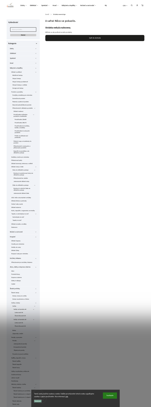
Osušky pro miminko (17, 244)
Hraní (11, 63)
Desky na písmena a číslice (20, 299)
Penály (14, 341)
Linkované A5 (19, 323)
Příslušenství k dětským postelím (22, 108)
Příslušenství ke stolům (21, 178)
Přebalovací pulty (16, 160)
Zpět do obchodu (95, 38)
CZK (124, 6)
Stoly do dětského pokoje (20, 170)
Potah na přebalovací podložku (21, 136)
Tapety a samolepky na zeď (20, 214)
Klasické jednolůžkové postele (21, 105)
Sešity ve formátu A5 (20, 320)
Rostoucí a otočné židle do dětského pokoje (22, 189)
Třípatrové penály (19, 350)
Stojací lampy (16, 78)
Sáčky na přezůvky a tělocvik (20, 371)
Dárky (12, 49)
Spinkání (13, 58)
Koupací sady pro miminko (19, 254)
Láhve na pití (15, 378)
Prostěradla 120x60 (20, 119)
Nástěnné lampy (17, 75)
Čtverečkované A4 (20, 316)
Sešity (14, 306)
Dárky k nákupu (16, 281)
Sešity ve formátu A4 (20, 309)
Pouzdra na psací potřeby (20, 354)
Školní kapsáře (17, 364)
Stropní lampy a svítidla (19, 85)
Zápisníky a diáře (17, 334)
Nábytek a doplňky (16, 68)
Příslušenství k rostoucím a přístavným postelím (22, 147)
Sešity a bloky (15, 303)
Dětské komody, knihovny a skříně (22, 164)
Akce (12, 271)
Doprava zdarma (16, 277)
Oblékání (13, 53)
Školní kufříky (16, 361)
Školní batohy (16, 388)
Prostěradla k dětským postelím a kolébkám (20, 115)
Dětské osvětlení (16, 72)
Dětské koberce (16, 207)
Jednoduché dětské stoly (21, 181)
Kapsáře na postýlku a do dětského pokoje (21, 152)
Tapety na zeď (16, 220)
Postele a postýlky (17, 92)
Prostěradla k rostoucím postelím (22, 132)
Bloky (14, 330)
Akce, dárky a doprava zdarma (20, 267)
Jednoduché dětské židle (21, 193)
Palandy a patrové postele (20, 102)
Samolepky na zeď (18, 217)
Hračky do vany (16, 247)
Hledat (23, 35)
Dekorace (14, 227)
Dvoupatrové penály (20, 347)
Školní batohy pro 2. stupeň (22, 397)
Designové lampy (17, 88)
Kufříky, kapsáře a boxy (18, 358)
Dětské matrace (18, 111)
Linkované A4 (19, 313)
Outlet (13, 284)
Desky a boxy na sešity (19, 296)
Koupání (12, 237)
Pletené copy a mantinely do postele (22, 142)
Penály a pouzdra (16, 337)
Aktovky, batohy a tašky (18, 384)
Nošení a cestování (16, 232)
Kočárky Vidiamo (15, 258)
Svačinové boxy (16, 375)
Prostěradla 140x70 (20, 123)
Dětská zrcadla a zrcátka (18, 224)
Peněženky (14, 381)
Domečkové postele (18, 98)
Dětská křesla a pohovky (19, 201)
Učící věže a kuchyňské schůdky (21, 198)
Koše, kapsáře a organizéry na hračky (23, 211)
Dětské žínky (15, 250)
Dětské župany (15, 241)
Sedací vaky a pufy (17, 204)
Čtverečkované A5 (20, 326)
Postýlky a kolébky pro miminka (22, 95)
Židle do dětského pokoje (20, 185)
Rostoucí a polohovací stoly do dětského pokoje (23, 174)
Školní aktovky (16, 401)
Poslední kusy (15, 274)
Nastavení (38, 401)
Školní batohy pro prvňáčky (22, 391)
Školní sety (15, 404)
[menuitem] (24, 5)
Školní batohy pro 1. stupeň (22, 394)
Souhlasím (109, 395)
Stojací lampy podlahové (20, 82)
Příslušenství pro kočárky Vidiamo (21, 262)
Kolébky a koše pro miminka (20, 157)
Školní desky (15, 293)
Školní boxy (16, 368)
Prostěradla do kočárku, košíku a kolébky (22, 127)
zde (66, 396)
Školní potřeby (15, 289)
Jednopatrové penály (20, 344)
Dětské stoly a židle (17, 167)
